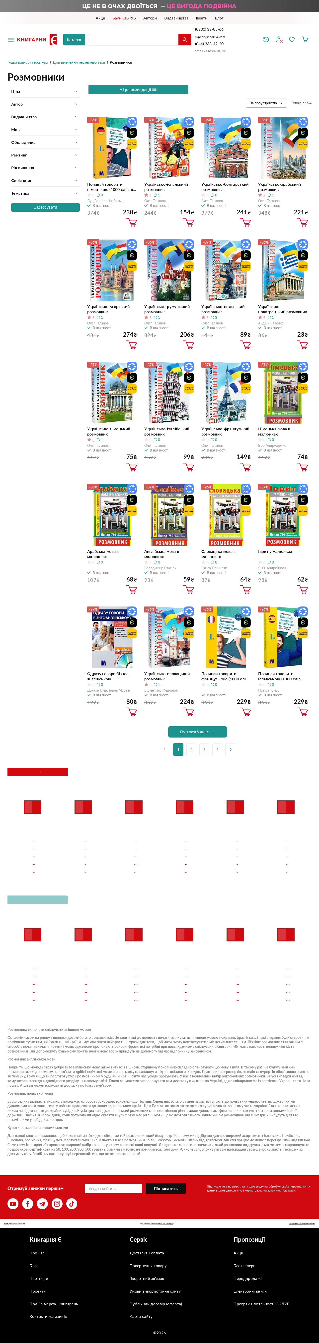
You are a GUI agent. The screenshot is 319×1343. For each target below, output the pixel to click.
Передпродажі (248, 1278)
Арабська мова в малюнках (103, 554)
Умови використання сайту (155, 1291)
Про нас (37, 1252)
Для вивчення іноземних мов (79, 62)
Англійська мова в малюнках (161, 554)
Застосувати (45, 207)
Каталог (74, 40)
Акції (238, 1252)
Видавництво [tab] (24, 116)
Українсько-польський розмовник (222, 309)
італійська (290, 1135)
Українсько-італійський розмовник (166, 431)
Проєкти (37, 1291)
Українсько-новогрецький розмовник (282, 309)
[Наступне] (230, 749)
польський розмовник (129, 1110)
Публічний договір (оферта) (156, 1303)
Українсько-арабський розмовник (279, 187)
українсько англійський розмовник (157, 1223)
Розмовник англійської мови (31, 1059)
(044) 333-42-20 (209, 43)
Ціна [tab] (15, 91)
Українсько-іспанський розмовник (166, 187)
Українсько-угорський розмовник (108, 309)
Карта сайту (141, 1316)
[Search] (184, 39)
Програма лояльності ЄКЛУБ (261, 1303)
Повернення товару (148, 1265)
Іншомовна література (27, 62)
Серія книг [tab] (21, 180)
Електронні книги (250, 1291)
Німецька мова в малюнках (274, 431)
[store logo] (38, 39)
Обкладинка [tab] (23, 142)
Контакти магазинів (48, 1316)
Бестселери (244, 1265)
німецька (15, 1140)
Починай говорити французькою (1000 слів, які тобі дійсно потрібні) (225, 676)
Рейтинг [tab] (19, 154)
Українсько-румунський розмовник (167, 309)
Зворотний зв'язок (147, 1278)
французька (53, 1140)
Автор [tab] (17, 104)
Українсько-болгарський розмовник (225, 187)
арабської (214, 1140)
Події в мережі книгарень (53, 1303)
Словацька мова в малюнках (218, 554)
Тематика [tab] (20, 193)
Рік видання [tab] (22, 167)
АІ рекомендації (136, 89)
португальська (76, 1140)
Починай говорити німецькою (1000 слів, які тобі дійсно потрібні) (111, 187)
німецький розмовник (14, 1223)
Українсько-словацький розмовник (167, 676)
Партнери (38, 1278)
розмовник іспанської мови (302, 1223)
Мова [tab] (16, 129)
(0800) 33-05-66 (210, 29)
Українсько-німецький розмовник (108, 431)
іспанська (272, 1135)
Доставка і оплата (147, 1252)
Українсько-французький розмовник (225, 431)
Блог (33, 1265)
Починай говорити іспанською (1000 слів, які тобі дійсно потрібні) (281, 676)
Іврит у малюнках (275, 551)
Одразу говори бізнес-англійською (108, 676)
